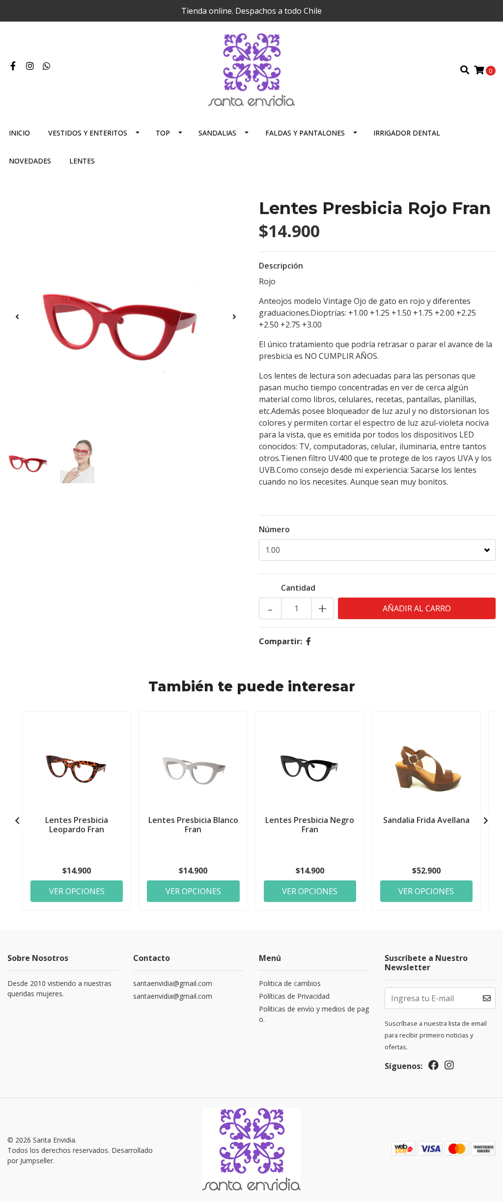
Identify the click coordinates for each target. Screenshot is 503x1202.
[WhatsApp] (47, 66)
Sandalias (217, 132)
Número (274, 529)
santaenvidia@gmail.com (172, 983)
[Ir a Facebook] (13, 66)
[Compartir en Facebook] (308, 641)
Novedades (30, 160)
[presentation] (17, 317)
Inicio (19, 132)
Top (163, 132)
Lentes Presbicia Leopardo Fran (76, 825)
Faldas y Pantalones (305, 132)
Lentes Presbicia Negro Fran (309, 825)
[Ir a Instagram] (30, 66)
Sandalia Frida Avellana (426, 820)
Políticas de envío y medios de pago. (314, 1014)
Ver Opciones (77, 891)
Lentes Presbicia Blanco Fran (193, 825)
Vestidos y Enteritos (87, 132)
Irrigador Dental (406, 132)
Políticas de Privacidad (294, 996)
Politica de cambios (290, 983)
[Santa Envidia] (251, 69)
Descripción (281, 265)
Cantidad (298, 587)
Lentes (82, 160)
